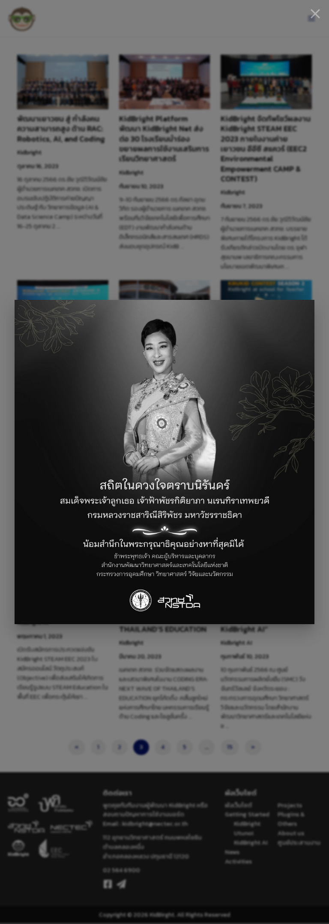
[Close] (315, 13)
